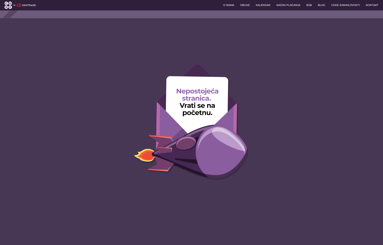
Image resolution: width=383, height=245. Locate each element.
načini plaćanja (288, 5)
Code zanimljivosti (345, 5)
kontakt (372, 5)
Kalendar (263, 5)
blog (321, 5)
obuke (245, 5)
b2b (309, 5)
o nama (228, 5)
